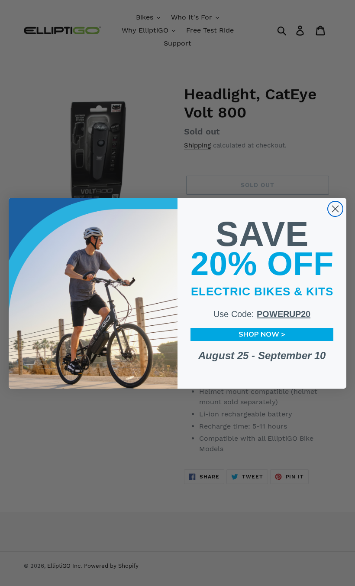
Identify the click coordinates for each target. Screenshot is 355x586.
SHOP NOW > (262, 334)
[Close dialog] (335, 208)
